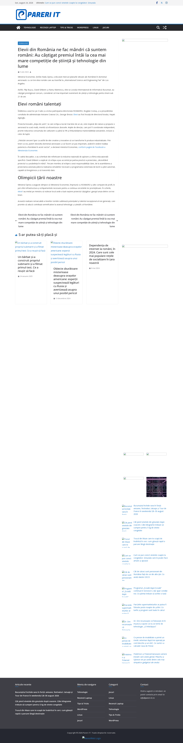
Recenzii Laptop (48, 27)
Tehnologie (30, 27)
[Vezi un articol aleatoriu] (164, 27)
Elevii (75, 114)
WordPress (83, 27)
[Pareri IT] (18, 27)
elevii (20, 191)
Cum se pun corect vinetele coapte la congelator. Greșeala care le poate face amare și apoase (70, 4)
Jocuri (106, 27)
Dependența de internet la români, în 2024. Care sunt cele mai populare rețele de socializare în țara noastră (102, 254)
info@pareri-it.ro (147, 698)
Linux (95, 27)
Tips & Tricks (66, 27)
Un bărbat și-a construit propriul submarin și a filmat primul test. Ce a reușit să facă (30, 264)
